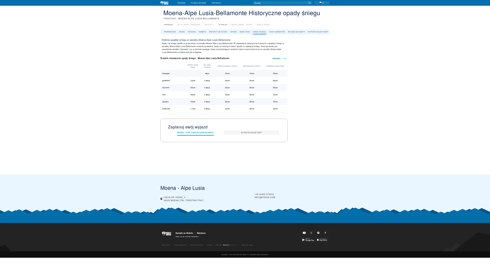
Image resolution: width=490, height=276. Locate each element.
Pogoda (181, 3)
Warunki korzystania (196, 245)
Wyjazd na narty (296, 32)
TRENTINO (169, 18)
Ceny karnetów (277, 32)
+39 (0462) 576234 (264, 194)
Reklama (201, 233)
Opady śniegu (259, 32)
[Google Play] (308, 239)
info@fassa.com (265, 197)
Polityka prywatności (180, 245)
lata (284, 58)
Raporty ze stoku (218, 32)
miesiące (276, 58)
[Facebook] (325, 233)
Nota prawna (166, 245)
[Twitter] (311, 233)
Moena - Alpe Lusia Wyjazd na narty (195, 132)
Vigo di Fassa (263, 25)
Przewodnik (170, 32)
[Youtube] (304, 233)
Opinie (233, 32)
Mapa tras (245, 32)
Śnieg (182, 32)
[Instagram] (318, 233)
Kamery (202, 32)
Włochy (209, 25)
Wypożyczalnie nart (318, 32)
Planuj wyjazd (198, 3)
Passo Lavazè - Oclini (241, 25)
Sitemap (209, 245)
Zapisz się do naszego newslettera (187, 236)
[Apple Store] (322, 239)
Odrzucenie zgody (247, 245)
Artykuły (216, 3)
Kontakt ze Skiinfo (184, 233)
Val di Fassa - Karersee (188, 25)
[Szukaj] (309, 3)
